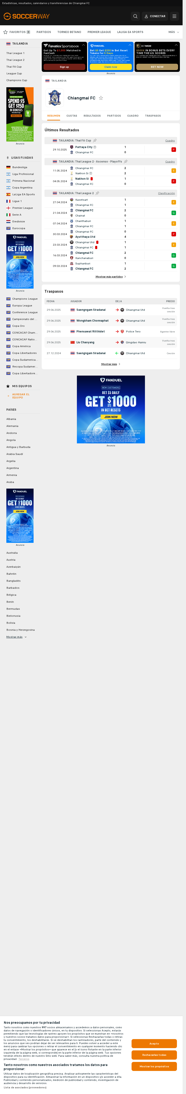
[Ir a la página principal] (35, 16)
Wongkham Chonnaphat (92, 320)
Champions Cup (16, 80)
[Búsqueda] (135, 16)
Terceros (23, 1059)
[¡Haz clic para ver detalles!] (110, 149)
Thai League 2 (15, 60)
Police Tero (133, 331)
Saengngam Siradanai (90, 310)
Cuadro (133, 115)
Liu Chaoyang (85, 342)
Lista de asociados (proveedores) (25, 1087)
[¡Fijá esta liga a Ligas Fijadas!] (94, 140)
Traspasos (153, 115)
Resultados (92, 115)
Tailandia (59, 80)
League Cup (14, 73)
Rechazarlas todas (154, 1054)
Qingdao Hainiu (136, 342)
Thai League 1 (15, 53)
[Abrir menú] (174, 16)
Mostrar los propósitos (154, 1066)
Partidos (114, 115)
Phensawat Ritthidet (90, 331)
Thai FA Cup (14, 66)
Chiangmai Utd (135, 310)
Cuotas (71, 115)
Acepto (154, 1043)
